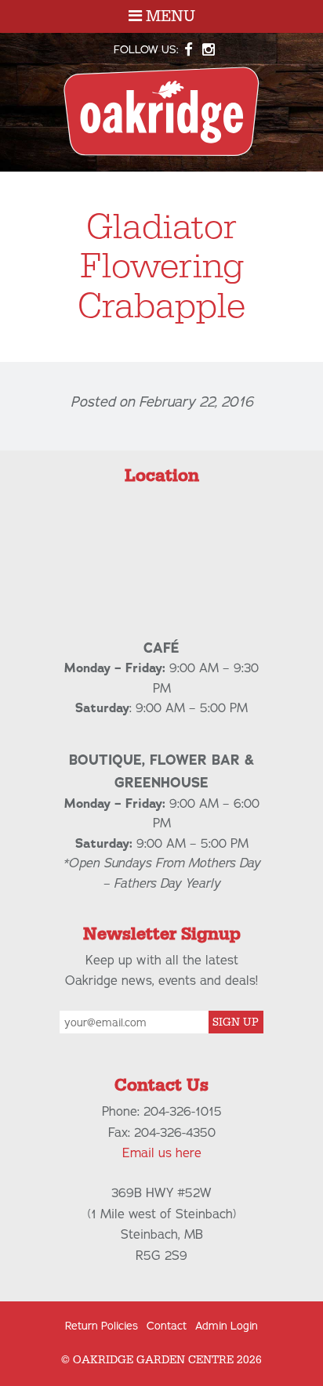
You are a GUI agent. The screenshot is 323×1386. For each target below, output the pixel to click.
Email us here (161, 1153)
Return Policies (101, 1326)
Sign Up (235, 1022)
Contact (167, 1326)
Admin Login (226, 1326)
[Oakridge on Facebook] (189, 49)
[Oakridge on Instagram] (208, 49)
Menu (168, 16)
